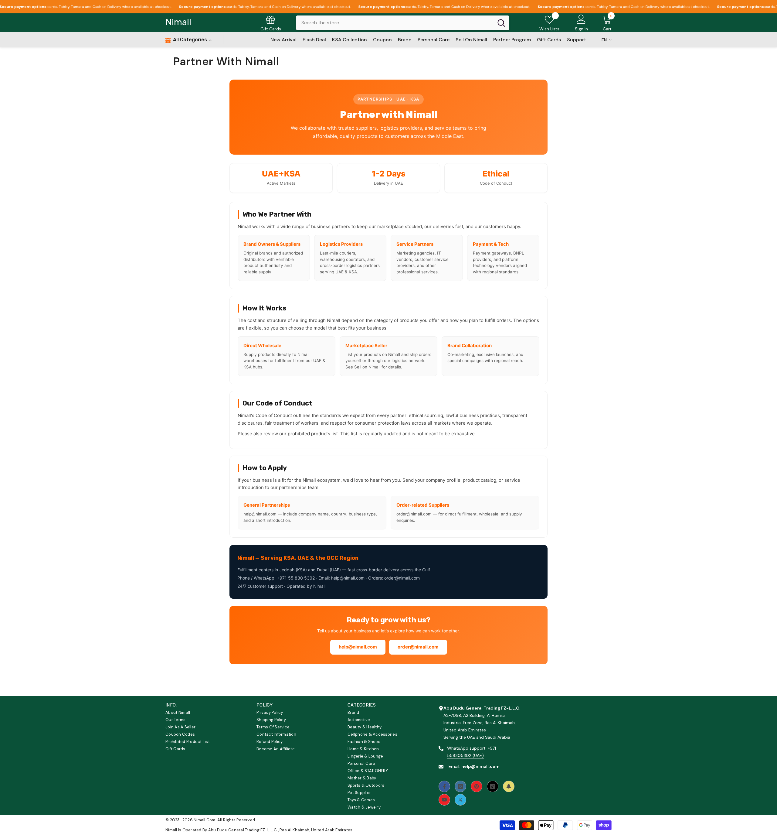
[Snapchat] (508, 786)
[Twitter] (460, 800)
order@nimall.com (418, 647)
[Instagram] (460, 786)
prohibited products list (313, 433)
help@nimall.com (358, 647)
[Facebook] (444, 786)
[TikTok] (492, 786)
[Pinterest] (476, 786)
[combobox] (395, 22)
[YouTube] (444, 800)
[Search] (402, 22)
